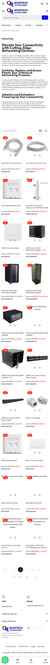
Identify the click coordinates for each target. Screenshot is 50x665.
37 (14, 577)
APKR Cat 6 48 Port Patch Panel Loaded (10, 419)
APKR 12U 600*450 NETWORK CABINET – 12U (36, 249)
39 (26, 577)
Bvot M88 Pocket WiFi (34, 503)
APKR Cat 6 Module (33, 418)
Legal (33, 646)
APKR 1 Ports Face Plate (10, 248)
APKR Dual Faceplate (9, 460)
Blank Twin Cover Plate (34, 460)
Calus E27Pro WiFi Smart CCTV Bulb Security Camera (36, 546)
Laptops (18, 25)
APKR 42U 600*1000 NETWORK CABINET (33, 291)
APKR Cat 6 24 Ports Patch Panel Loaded (35, 376)
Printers (28, 25)
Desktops (39, 25)
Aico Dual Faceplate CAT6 (10, 206)
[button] (10, 155)
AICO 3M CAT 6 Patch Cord (36, 163)
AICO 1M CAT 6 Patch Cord (11, 163)
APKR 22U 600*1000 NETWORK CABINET (9, 291)
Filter (14, 122)
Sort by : (37, 122)
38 (20, 577)
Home (4, 30)
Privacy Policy (11, 646)
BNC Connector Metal (9, 503)
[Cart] (47, 11)
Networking (6, 25)
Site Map (41, 646)
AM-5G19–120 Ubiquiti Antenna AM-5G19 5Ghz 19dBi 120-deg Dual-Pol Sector (37, 208)
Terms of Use (23, 646)
